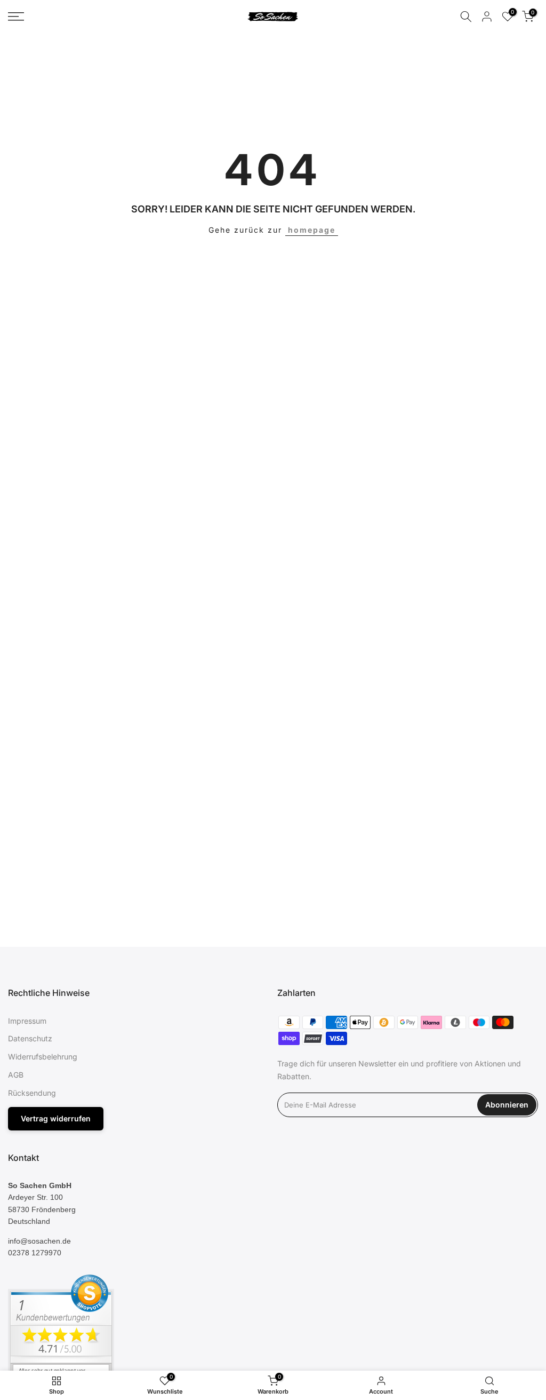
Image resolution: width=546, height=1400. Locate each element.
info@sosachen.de (39, 1241)
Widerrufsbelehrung (42, 1056)
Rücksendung (32, 1092)
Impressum (27, 1020)
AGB (15, 1074)
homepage (311, 229)
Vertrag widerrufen (56, 1118)
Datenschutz (30, 1038)
